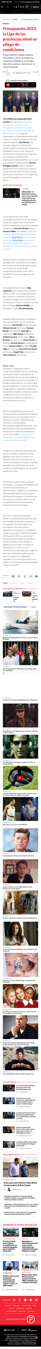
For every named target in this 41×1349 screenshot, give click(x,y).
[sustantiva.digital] (33, 1330)
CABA (34, 1305)
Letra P (7, 19)
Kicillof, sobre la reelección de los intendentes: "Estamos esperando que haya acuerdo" (20, 1213)
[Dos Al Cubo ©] (9, 1330)
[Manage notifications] (36, 1337)
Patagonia (22, 1311)
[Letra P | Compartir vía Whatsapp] (13, 576)
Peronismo (30, 583)
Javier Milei (18, 2)
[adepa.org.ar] (24, 1330)
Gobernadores (13, 583)
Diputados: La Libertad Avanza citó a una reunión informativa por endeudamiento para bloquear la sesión (21, 1206)
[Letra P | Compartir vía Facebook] (24, 576)
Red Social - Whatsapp (36, 1300)
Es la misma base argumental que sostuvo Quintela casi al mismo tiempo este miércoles (19, 437)
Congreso (31, 1311)
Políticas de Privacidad (29, 1344)
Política (15, 19)
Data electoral (18, 12)
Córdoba (28, 1308)
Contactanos (6, 1300)
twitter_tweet (8, 365)
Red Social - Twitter (14, 1300)
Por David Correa (8, 72)
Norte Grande (11, 1311)
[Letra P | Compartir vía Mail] (36, 576)
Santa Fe (12, 1308)
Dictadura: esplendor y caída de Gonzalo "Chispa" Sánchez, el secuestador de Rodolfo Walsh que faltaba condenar (19, 1198)
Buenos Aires (26, 1305)
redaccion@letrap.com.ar (28, 1342)
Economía (16, 1305)
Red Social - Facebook (19, 1300)
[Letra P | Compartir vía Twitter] (19, 576)
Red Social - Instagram (25, 1300)
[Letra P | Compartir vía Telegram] (30, 576)
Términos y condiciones (14, 1344)
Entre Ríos (20, 1308)
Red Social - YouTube (30, 1300)
